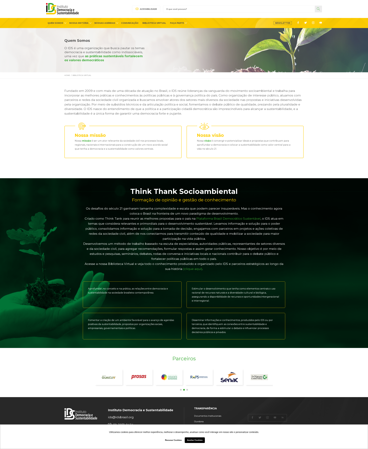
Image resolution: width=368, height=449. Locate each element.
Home (67, 75)
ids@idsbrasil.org (121, 417)
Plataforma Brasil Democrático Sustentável (228, 218)
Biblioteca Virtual (82, 75)
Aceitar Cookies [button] (195, 440)
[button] (181, 390)
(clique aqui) (192, 269)
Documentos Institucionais (207, 416)
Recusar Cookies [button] (173, 440)
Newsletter (282, 23)
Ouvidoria (199, 421)
